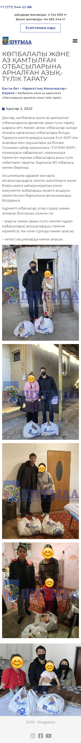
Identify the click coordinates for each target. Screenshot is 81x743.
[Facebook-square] (40, 735)
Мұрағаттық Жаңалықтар (43, 88)
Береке (8, 93)
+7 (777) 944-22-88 (16, 7)
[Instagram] (32, 735)
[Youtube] (48, 735)
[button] (40, 28)
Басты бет (10, 88)
